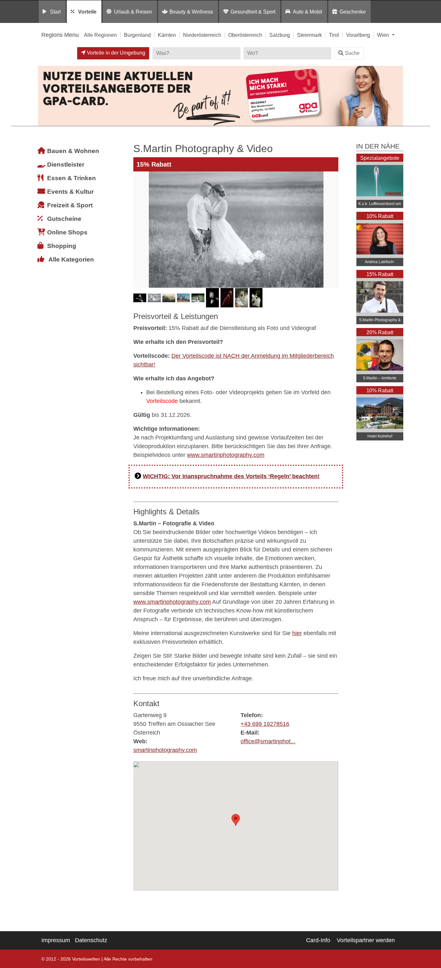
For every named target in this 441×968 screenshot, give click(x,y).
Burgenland (137, 35)
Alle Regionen (100, 35)
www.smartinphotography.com (225, 455)
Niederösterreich (202, 35)
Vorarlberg (358, 35)
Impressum (55, 940)
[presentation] (139, 229)
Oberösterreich (245, 35)
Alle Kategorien (71, 259)
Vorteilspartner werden (366, 940)
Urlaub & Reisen (133, 12)
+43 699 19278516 (265, 724)
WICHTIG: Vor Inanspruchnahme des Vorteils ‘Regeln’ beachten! (231, 476)
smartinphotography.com (165, 750)
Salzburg (279, 35)
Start (55, 12)
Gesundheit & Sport (253, 12)
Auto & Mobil (307, 12)
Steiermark (309, 35)
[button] (235, 820)
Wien (383, 35)
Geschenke (353, 12)
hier (297, 633)
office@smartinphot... (268, 741)
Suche (352, 53)
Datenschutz (91, 940)
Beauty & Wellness (191, 12)
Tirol (334, 35)
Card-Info (318, 940)
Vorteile (87, 12)
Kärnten (167, 35)
